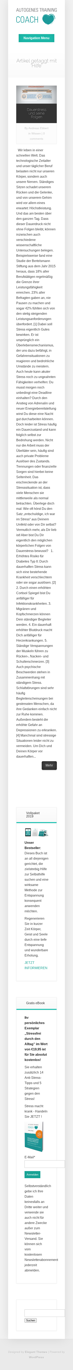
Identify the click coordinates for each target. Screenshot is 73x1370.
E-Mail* (30, 1157)
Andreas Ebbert (38, 128)
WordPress (36, 1357)
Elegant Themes (36, 1352)
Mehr (49, 765)
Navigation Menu (36, 38)
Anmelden (32, 1174)
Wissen (36, 133)
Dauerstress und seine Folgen (36, 113)
